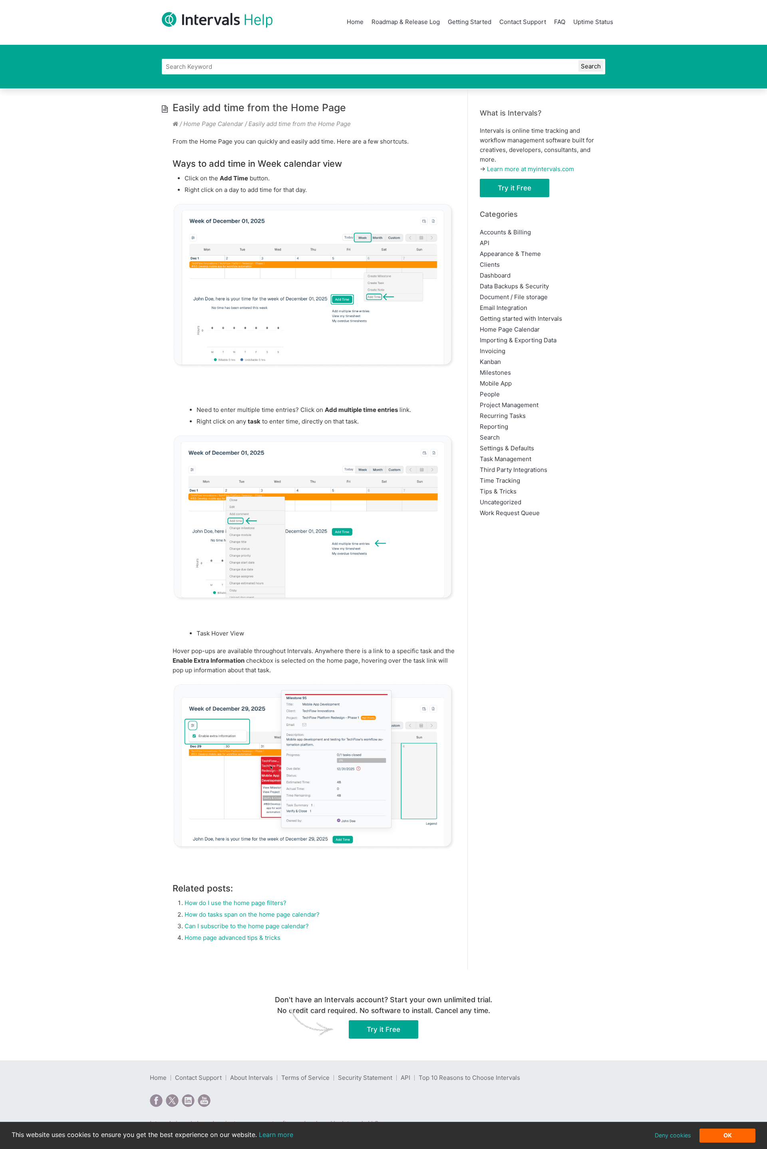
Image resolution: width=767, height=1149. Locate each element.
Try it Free (514, 188)
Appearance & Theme (510, 254)
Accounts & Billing (505, 232)
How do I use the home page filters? (235, 903)
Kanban (490, 362)
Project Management (509, 405)
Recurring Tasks (503, 416)
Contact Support (522, 22)
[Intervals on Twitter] (172, 1100)
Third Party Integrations (513, 470)
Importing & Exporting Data (518, 340)
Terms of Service (305, 1077)
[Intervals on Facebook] (156, 1100)
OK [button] (727, 1135)
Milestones (495, 372)
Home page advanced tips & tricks (232, 937)
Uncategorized (500, 502)
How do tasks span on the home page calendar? (252, 914)
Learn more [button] (276, 1135)
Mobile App (496, 383)
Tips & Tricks (498, 491)
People (490, 394)
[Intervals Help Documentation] (175, 124)
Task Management (505, 459)
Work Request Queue (510, 513)
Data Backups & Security (514, 286)
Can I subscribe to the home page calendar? (247, 926)
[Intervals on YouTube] (204, 1100)
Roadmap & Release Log (406, 22)
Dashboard (495, 275)
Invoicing (492, 351)
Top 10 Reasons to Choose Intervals (469, 1077)
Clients (490, 264)
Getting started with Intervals (521, 318)
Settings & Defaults (507, 448)
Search (490, 437)
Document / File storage (514, 297)
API (484, 243)
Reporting (494, 426)
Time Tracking (500, 480)
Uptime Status (593, 22)
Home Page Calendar (213, 124)
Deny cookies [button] (673, 1135)
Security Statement (365, 1077)
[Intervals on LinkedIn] (188, 1100)
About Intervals (251, 1077)
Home (355, 22)
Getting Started (469, 22)
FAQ (559, 22)
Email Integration (503, 308)
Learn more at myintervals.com (530, 169)
